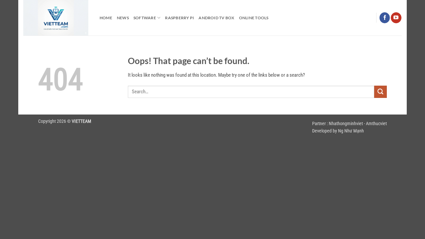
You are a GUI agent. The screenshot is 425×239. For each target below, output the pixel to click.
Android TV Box (216, 17)
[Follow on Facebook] (385, 17)
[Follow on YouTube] (396, 17)
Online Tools (254, 17)
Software (144, 17)
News (123, 17)
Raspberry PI (179, 17)
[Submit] (380, 92)
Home (106, 17)
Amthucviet (376, 123)
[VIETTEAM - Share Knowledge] (56, 18)
